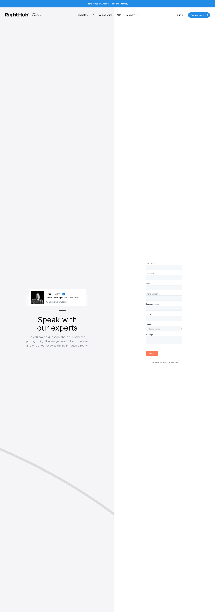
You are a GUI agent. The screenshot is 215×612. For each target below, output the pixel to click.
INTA (119, 15)
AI (94, 15)
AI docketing (105, 15)
